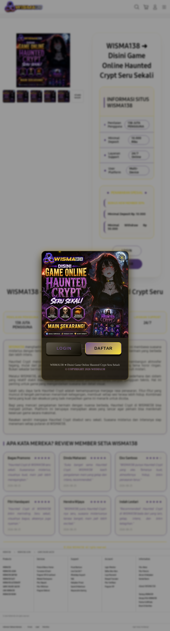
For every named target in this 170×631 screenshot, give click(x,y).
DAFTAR (103, 348)
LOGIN (64, 348)
